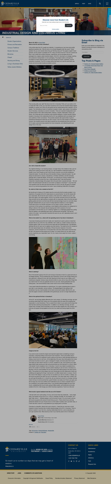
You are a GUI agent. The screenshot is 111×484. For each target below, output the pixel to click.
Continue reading (55, 29)
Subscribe (68, 25)
